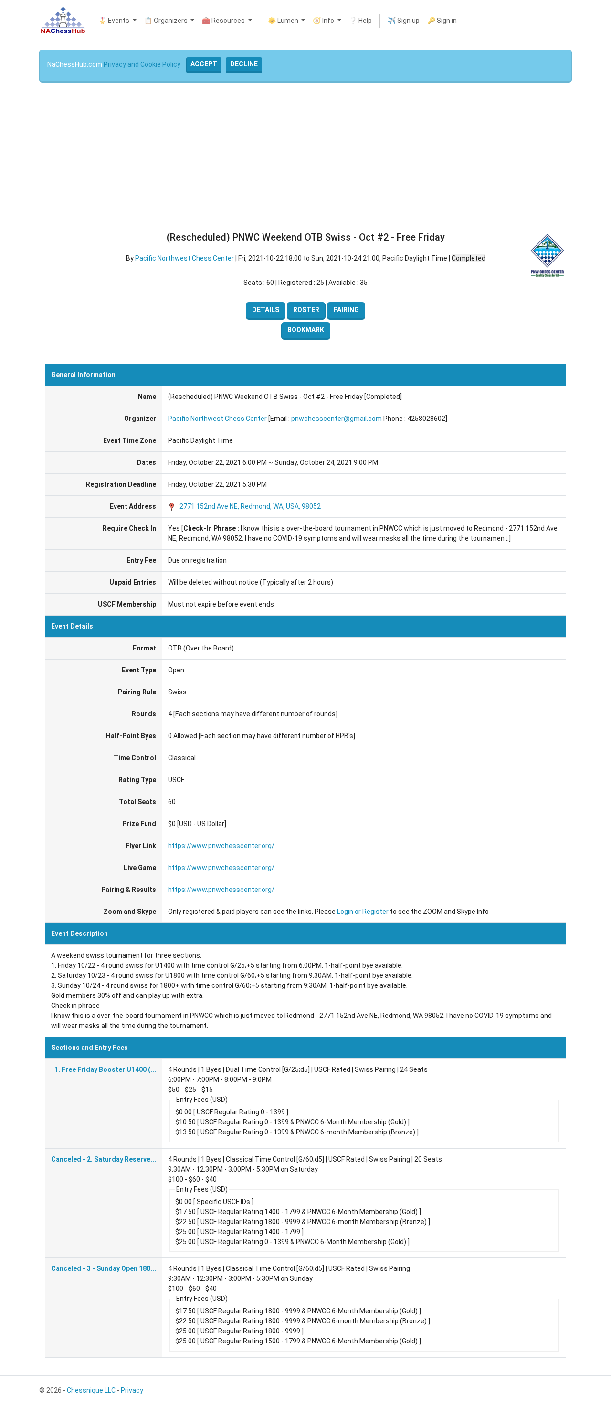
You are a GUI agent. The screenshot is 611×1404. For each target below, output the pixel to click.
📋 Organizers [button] (166, 20)
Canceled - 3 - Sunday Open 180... (103, 1268)
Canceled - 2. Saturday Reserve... (103, 1159)
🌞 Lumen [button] (284, 20)
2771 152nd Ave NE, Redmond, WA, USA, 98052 (249, 506)
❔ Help (360, 20)
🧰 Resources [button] (224, 20)
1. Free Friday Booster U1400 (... (105, 1069)
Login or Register (363, 911)
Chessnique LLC (91, 1390)
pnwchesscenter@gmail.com (336, 418)
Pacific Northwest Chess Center (184, 258)
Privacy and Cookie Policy (142, 64)
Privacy (132, 1390)
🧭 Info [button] (324, 20)
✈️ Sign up (404, 20)
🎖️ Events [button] (114, 20)
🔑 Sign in (442, 20)
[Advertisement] (305, 157)
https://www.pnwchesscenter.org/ (221, 845)
